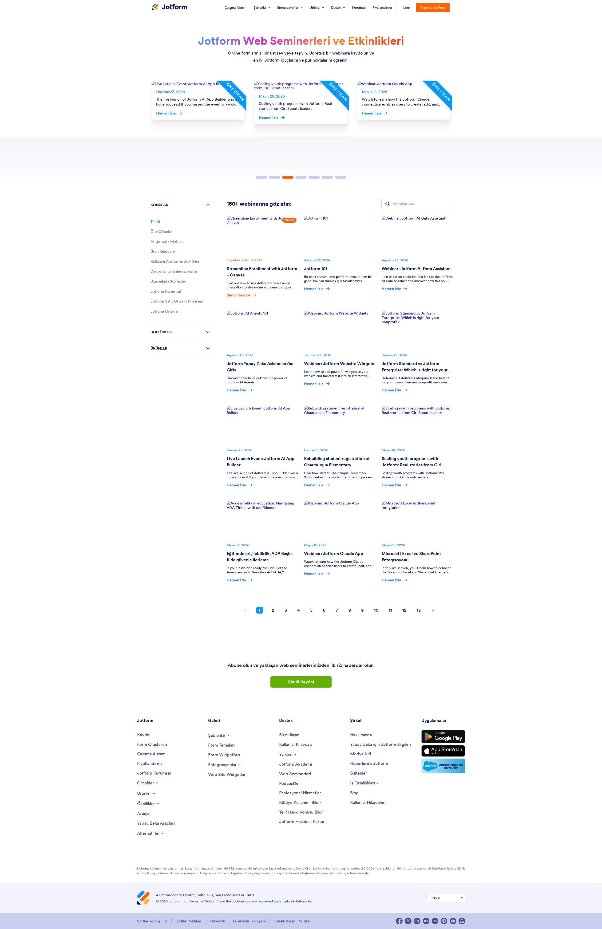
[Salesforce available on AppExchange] (443, 766)
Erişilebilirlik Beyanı (249, 921)
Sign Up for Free (433, 7)
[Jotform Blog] (435, 921)
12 (404, 610)
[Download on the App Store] (443, 751)
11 (390, 610)
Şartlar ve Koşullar (152, 921)
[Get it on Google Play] (443, 736)
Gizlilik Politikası (188, 921)
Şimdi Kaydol (301, 682)
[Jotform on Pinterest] (444, 921)
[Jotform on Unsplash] (462, 921)
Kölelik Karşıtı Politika (291, 921)
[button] (261, 177)
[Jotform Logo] (169, 7)
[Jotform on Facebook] (399, 921)
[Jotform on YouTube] (453, 921)
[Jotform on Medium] (426, 921)
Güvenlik (217, 921)
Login (407, 7)
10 (376, 610)
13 (419, 610)
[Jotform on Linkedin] (417, 921)
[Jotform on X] (408, 921)
